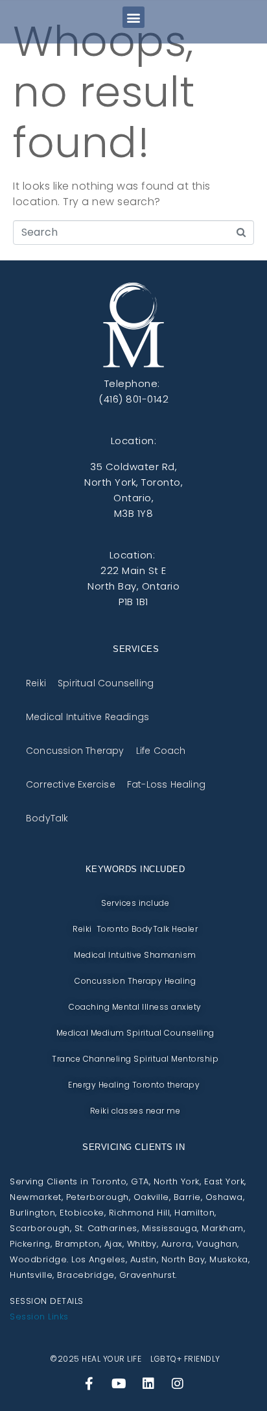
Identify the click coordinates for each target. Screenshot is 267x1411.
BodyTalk (47, 818)
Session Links (39, 1316)
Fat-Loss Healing (166, 784)
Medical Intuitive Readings (87, 716)
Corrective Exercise (70, 784)
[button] (133, 17)
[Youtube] (118, 1383)
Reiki (36, 683)
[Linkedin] (148, 1383)
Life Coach (161, 750)
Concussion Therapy (75, 750)
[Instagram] (177, 1383)
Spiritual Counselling (106, 683)
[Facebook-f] (89, 1383)
